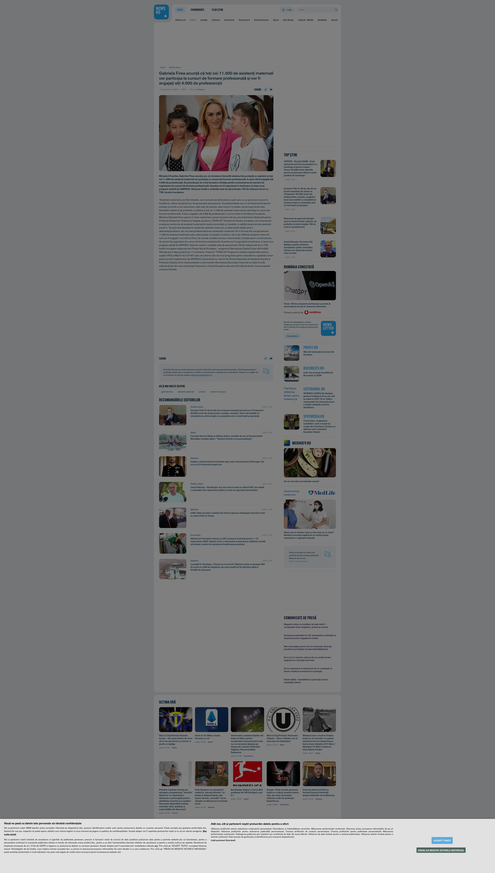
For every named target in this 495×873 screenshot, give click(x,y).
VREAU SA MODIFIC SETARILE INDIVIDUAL (441, 850)
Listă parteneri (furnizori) (223, 840)
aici (156, 845)
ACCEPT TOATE (442, 840)
